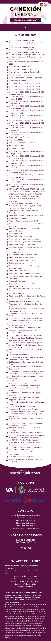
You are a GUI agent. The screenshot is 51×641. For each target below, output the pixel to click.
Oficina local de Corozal (25, 520)
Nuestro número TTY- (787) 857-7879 (25, 528)
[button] (25, 27)
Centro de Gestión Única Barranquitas (25, 515)
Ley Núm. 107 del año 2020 (25, 584)
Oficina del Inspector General (25, 579)
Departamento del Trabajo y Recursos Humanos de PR (25, 572)
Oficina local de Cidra (25, 518)
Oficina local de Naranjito (25, 523)
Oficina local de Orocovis (25, 526)
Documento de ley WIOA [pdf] (25, 576)
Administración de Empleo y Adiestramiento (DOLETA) (22, 567)
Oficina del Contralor (25, 587)
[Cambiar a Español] (41, 4)
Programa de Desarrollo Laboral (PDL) (25, 581)
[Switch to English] (45, 4)
